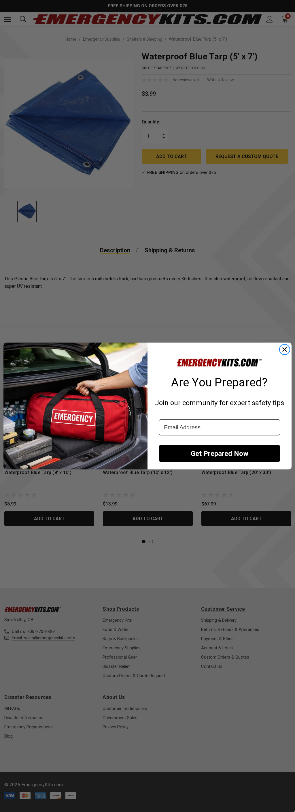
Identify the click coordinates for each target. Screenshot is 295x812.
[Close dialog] (284, 349)
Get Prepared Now (219, 454)
